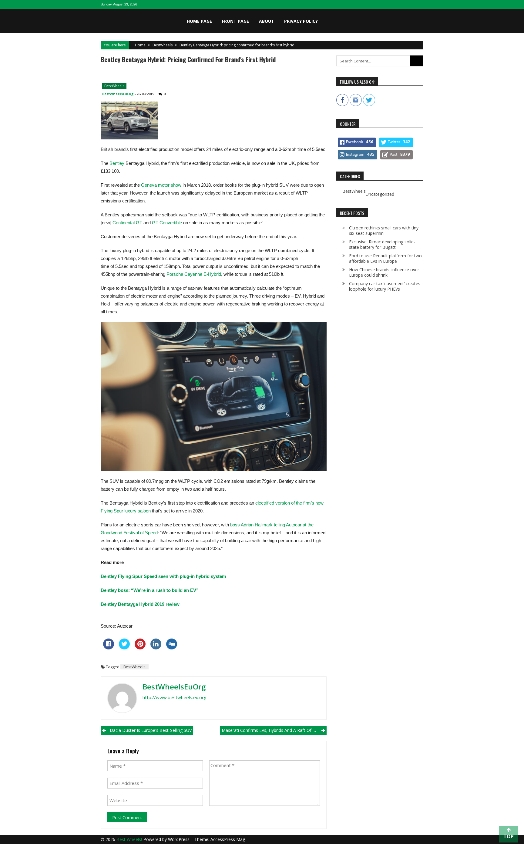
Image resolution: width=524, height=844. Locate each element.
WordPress (179, 839)
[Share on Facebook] (108, 648)
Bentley (116, 163)
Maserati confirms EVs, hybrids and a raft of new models (274, 730)
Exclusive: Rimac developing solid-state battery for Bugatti (382, 244)
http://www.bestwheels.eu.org (175, 697)
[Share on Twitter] (124, 648)
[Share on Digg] (171, 648)
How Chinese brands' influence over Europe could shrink (384, 272)
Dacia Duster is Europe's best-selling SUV (151, 730)
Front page (235, 21)
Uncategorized (380, 194)
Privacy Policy (301, 21)
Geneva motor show (161, 185)
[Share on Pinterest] (140, 648)
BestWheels (163, 45)
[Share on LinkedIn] (155, 648)
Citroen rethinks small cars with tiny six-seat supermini (383, 230)
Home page (199, 21)
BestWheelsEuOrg (117, 94)
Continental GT (127, 222)
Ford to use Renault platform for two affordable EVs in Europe (385, 258)
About (266, 21)
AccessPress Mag (227, 839)
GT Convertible (166, 222)
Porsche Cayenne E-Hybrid (193, 274)
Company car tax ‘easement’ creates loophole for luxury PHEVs (384, 286)
